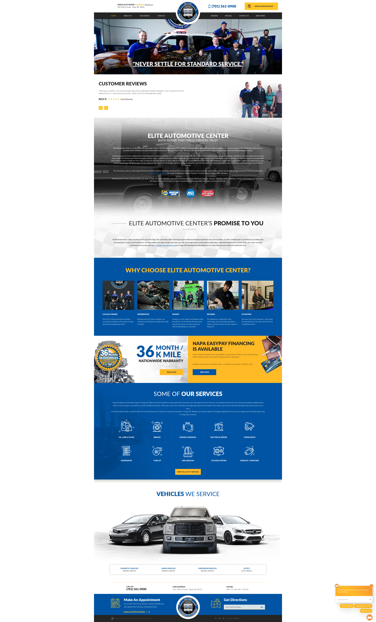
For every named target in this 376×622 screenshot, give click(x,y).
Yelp (224, 618)
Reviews (214, 16)
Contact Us (244, 16)
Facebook (216, 618)
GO (262, 607)
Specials (228, 16)
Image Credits (119, 618)
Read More (171, 372)
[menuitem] (113, 15)
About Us (128, 16)
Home (113, 16)
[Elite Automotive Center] (188, 12)
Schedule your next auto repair (166, 245)
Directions (260, 16)
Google (220, 618)
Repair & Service (129, 569)
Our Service (145, 16)
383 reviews (149, 4)
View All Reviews (126, 99)
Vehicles (161, 16)
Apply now (204, 372)
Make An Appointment (263, 6)
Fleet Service (246, 569)
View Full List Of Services (188, 472)
